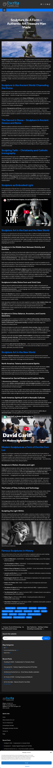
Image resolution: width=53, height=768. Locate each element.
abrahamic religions (10, 608)
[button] (51, 752)
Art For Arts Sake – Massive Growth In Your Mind (17, 682)
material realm (12, 614)
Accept (26, 762)
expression (36, 611)
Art (4, 647)
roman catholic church (19, 617)
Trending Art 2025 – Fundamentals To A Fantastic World (19, 662)
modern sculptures (7, 617)
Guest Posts (7, 652)
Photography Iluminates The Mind (10, 728)
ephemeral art (18, 611)
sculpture (29, 617)
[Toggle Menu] (4, 10)
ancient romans (42, 608)
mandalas (5, 614)
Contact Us (27, 766)
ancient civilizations (22, 608)
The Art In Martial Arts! (8, 722)
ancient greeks (32, 608)
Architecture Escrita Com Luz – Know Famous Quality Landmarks (21, 672)
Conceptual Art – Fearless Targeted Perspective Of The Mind (20, 667)
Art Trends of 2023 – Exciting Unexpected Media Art (18, 677)
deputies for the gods (8, 611)
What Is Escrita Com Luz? (8, 720)
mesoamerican (22, 614)
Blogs (4, 734)
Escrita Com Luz (28, 611)
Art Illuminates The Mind (8, 725)
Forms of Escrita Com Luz (10, 650)
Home (4, 717)
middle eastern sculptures (34, 614)
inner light (44, 611)
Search (46, 638)
